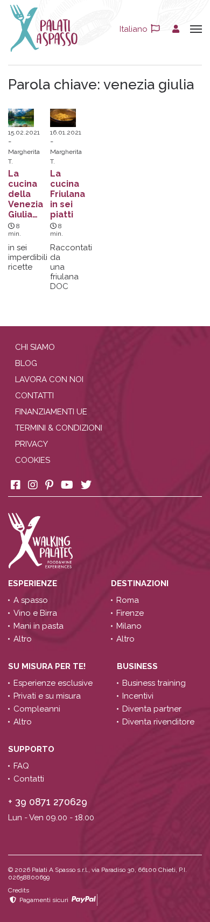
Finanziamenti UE (51, 412)
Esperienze (33, 583)
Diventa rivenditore (158, 722)
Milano (129, 626)
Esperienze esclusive (53, 683)
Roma (127, 600)
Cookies (32, 460)
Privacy (31, 444)
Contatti (34, 395)
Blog (26, 363)
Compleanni (36, 709)
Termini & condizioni (58, 428)
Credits (18, 890)
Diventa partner (151, 709)
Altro (22, 639)
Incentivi (137, 696)
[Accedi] (175, 29)
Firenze (130, 613)
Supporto (32, 749)
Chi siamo (35, 347)
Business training (154, 683)
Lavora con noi (49, 379)
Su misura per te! (48, 666)
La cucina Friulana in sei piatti (67, 194)
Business (138, 666)
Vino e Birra (35, 613)
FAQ (21, 766)
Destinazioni (141, 583)
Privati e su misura (47, 696)
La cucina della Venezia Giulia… (25, 194)
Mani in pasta (38, 626)
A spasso (30, 600)
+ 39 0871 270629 (47, 801)
